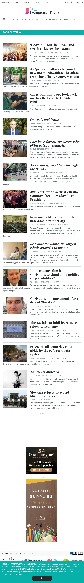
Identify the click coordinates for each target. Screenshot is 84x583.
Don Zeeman (34, 282)
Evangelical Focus (37, 106)
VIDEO (66, 19)
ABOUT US (17, 3)
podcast (72, 19)
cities (21, 19)
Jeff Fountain (35, 124)
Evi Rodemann (35, 173)
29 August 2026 (6, 3)
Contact (5, 553)
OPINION (35, 19)
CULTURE (52, 19)
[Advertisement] (42, 428)
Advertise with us (16, 553)
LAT (47, 2)
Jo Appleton (35, 252)
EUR (37, 2)
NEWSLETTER (69, 3)
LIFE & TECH (43, 19)
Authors (27, 553)
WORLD (27, 19)
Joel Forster (35, 81)
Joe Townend (35, 376)
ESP (42, 2)
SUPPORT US (26, 3)
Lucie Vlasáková (36, 53)
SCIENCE (59, 19)
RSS (33, 553)
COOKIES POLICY (74, 572)
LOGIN (77, 3)
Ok (42, 578)
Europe (15, 19)
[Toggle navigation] (4, 19)
